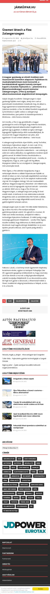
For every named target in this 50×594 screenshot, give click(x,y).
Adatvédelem (7, 580)
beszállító (29, 463)
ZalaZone (34, 301)
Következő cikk (25, 311)
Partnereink (6, 559)
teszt (5, 502)
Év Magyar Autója (10, 511)
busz (13, 467)
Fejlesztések (7, 41)
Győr (41, 472)
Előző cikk (25, 308)
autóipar (7, 463)
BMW (38, 463)
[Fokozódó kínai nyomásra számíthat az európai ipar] (7, 430)
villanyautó (8, 506)
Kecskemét (27, 476)
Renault (29, 493)
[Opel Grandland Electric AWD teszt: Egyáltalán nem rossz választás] (7, 418)
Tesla (38, 498)
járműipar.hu (28, 38)
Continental (24, 467)
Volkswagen (22, 506)
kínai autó (14, 480)
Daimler (35, 467)
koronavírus (39, 476)
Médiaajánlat (7, 569)
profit (20, 493)
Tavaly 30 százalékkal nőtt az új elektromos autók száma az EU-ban (28, 403)
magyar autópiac (10, 485)
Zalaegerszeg (21, 301)
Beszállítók (41, 38)
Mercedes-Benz (37, 485)
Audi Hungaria (30, 459)
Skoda (16, 498)
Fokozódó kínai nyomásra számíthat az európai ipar (29, 426)
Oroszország (8, 493)
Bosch (5, 467)
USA (33, 502)
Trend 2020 (24, 502)
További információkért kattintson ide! (24, 592)
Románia (6, 498)
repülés (39, 493)
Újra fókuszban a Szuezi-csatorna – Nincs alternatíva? (28, 391)
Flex (10, 301)
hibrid (5, 476)
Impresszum (6, 548)
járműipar (16, 476)
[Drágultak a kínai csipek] (7, 383)
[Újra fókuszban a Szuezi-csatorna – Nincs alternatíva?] (7, 395)
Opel (35, 489)
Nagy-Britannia (9, 489)
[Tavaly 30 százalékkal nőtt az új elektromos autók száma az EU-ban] (7, 407)
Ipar (14, 41)
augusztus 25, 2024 (11, 38)
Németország (24, 489)
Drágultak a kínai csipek (23, 379)
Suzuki (30, 498)
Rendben (40, 589)
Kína (5, 480)
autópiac (17, 463)
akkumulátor (8, 459)
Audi (19, 459)
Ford (33, 472)
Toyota (14, 502)
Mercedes (24, 485)
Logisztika (26, 480)
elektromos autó (21, 472)
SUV (23, 498)
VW (31, 506)
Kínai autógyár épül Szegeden (33, 355)
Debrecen (7, 472)
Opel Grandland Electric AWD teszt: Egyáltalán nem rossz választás (28, 415)
